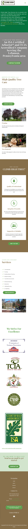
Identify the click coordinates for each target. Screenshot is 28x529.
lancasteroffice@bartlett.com (15, 500)
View (11, 22)
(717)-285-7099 (15, 498)
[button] (14, 63)
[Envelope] (14, 516)
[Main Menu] (25, 2)
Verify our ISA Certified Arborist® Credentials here (11, 448)
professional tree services (10, 24)
